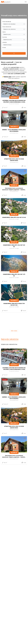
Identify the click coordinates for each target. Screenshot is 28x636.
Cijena (4, 32)
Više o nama (14, 330)
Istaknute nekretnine (9, 344)
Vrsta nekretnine (6, 26)
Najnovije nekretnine (9, 339)
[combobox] (14, 24)
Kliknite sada (7, 76)
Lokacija (4, 42)
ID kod (4, 47)
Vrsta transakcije (6, 21)
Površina (4, 37)
